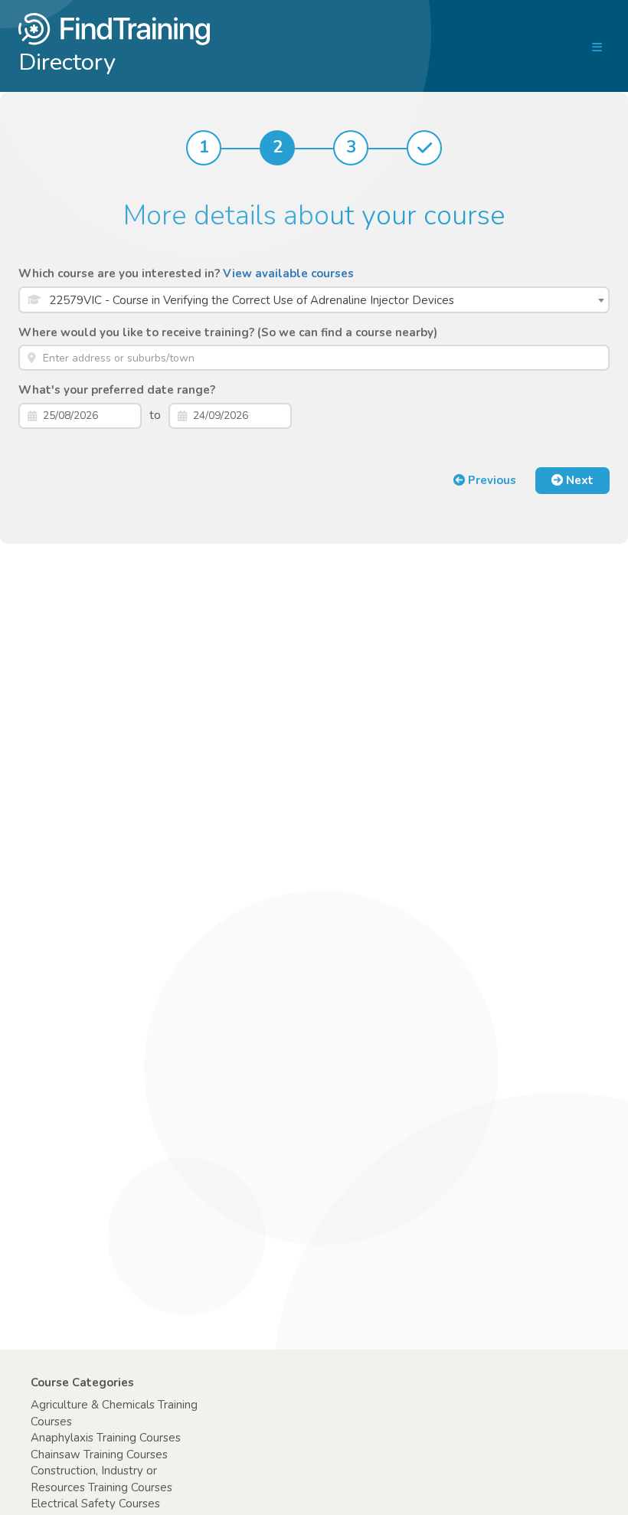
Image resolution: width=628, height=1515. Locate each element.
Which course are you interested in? (186, 273)
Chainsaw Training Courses (99, 1454)
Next (578, 480)
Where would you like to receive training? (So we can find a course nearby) (227, 332)
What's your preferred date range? (116, 390)
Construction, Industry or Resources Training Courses (101, 1478)
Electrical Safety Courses (95, 1503)
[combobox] (314, 299)
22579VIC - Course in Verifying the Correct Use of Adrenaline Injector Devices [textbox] (251, 300)
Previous (490, 480)
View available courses (288, 273)
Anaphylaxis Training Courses (106, 1437)
